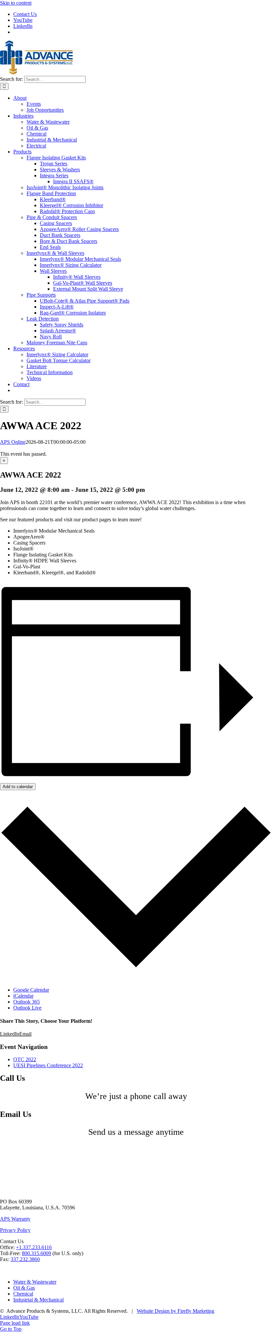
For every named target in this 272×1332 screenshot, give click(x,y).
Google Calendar (31, 990)
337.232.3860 (25, 1259)
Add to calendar (18, 786)
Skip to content (16, 3)
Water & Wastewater (34, 1282)
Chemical (23, 1294)
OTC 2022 (24, 1059)
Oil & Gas (24, 1288)
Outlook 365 (26, 1002)
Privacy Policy (15, 1230)
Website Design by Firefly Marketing (175, 1311)
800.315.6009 (36, 1253)
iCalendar (23, 996)
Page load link (15, 1323)
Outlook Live (27, 1008)
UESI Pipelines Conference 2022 (48, 1065)
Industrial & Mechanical (38, 1300)
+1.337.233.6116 (34, 1247)
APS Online (13, 442)
